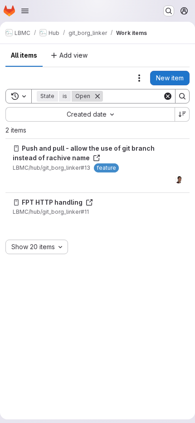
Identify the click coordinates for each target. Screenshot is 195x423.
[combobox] (90, 114)
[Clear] (167, 96)
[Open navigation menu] (25, 11)
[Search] (182, 96)
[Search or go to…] (168, 10)
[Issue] (16, 148)
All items (24, 55)
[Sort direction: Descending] (182, 114)
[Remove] (97, 96)
